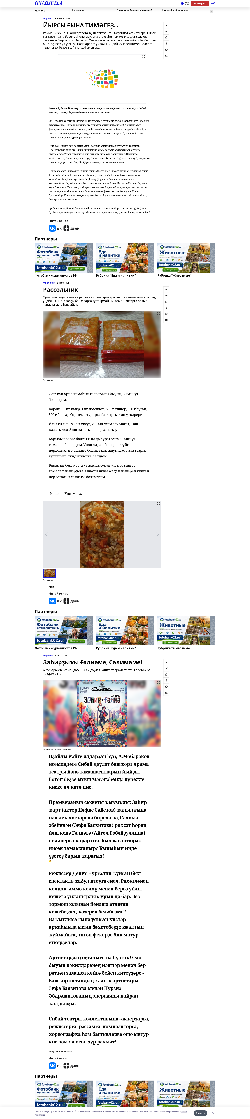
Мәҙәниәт (48, 18)
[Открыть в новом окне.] (55, 228)
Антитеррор (199, 3)
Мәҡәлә (40, 10)
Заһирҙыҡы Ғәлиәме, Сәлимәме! (134, 10)
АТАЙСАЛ (49, 3)
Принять (200, 1113)
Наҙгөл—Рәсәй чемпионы (175, 10)
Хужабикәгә (49, 283)
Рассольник (78, 10)
